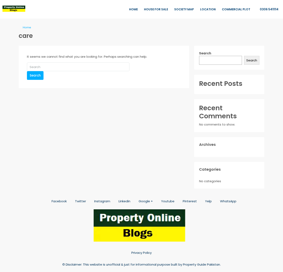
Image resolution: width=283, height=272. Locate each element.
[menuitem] (267, 9)
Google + (145, 201)
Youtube (167, 201)
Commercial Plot (236, 9)
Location (208, 9)
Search (35, 75)
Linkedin (124, 201)
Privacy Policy (141, 252)
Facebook (59, 201)
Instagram (101, 201)
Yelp (208, 201)
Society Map (184, 9)
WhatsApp (227, 201)
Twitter (80, 201)
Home (133, 9)
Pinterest (189, 201)
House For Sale (156, 9)
